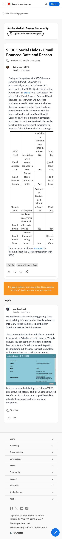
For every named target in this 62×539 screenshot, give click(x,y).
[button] (15, 60)
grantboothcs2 (19, 309)
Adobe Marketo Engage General (16, 13)
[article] (31, 364)
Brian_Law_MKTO (21, 67)
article (27, 92)
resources (38, 248)
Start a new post (27, 290)
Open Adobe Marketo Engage (27, 33)
